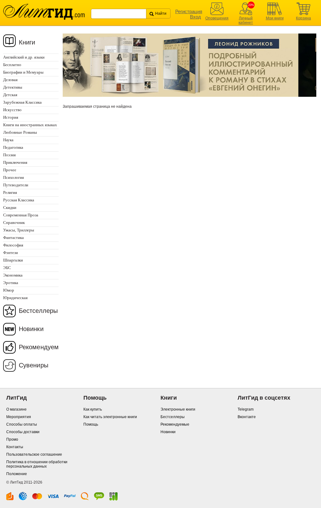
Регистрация (188, 11)
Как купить (92, 409)
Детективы (12, 87)
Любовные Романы (20, 132)
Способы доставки (22, 432)
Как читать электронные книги (110, 417)
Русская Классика (18, 200)
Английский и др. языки (24, 57)
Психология (13, 177)
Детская (10, 94)
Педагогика (13, 147)
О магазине (16, 409)
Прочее (9, 170)
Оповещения (217, 18)
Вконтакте (247, 417)
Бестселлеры (38, 310)
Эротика (10, 282)
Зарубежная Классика (22, 102)
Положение (16, 474)
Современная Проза (20, 215)
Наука (8, 139)
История (10, 117)
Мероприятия (18, 417)
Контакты (14, 447)
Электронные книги (177, 409)
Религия (10, 192)
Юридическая (15, 297)
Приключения (15, 162)
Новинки (31, 328)
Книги (27, 42)
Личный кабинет (246, 20)
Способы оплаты (21, 424)
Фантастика (13, 237)
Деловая (10, 79)
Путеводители (15, 185)
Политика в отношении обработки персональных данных (36, 464)
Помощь (90, 424)
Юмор (8, 290)
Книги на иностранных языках (30, 124)
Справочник (14, 222)
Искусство (12, 109)
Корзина (303, 18)
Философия (13, 245)
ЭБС (7, 267)
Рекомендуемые (174, 424)
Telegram (246, 409)
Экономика (13, 275)
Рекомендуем (39, 347)
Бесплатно (12, 64)
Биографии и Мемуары (23, 72)
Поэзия (9, 155)
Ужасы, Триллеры (18, 230)
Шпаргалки (13, 260)
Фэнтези (10, 252)
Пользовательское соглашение (34, 454)
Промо (12, 439)
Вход (195, 16)
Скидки (9, 207)
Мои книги (275, 18)
